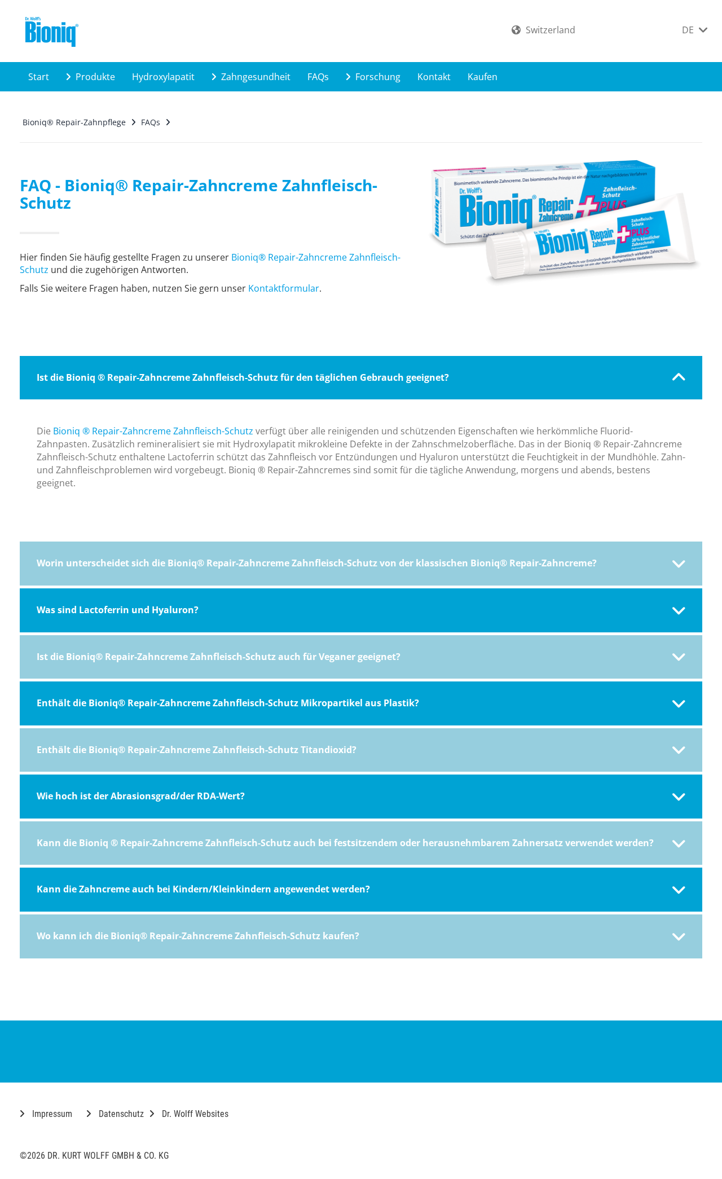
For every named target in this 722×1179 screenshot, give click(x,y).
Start (38, 77)
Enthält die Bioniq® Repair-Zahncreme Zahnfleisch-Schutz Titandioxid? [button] (196, 750)
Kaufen (483, 77)
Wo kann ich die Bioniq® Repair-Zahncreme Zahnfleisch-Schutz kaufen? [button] (198, 936)
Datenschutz (120, 1113)
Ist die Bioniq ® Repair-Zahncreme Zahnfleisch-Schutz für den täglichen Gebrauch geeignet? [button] (243, 377)
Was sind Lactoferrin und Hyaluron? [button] (118, 610)
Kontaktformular (283, 288)
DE (689, 30)
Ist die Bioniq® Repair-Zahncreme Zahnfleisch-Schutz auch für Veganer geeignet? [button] (218, 656)
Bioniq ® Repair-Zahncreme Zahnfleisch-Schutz (153, 431)
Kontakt (434, 77)
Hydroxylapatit (163, 77)
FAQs (318, 77)
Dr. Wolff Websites (194, 1113)
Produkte (94, 77)
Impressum (51, 1113)
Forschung (376, 77)
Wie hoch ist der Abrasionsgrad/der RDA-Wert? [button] (141, 796)
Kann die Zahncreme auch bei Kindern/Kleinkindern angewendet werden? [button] (203, 889)
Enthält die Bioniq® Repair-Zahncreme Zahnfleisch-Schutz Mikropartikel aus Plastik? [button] (228, 703)
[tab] (361, 378)
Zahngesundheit (254, 77)
